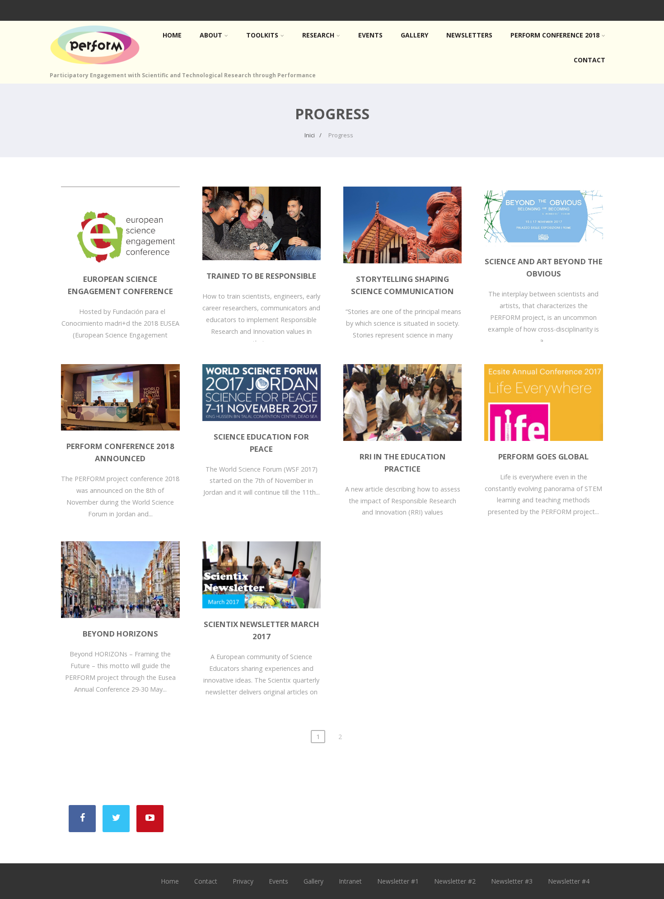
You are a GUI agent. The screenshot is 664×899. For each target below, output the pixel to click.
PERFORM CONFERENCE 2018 (554, 35)
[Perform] (95, 66)
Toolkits (262, 35)
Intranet (350, 881)
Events (370, 35)
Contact (589, 60)
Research (318, 35)
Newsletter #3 (512, 881)
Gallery (414, 35)
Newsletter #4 (568, 881)
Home (172, 35)
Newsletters (469, 35)
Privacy (243, 881)
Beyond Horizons (120, 633)
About (211, 35)
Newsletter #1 (398, 881)
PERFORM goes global (543, 456)
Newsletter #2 (455, 881)
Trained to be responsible (261, 276)
